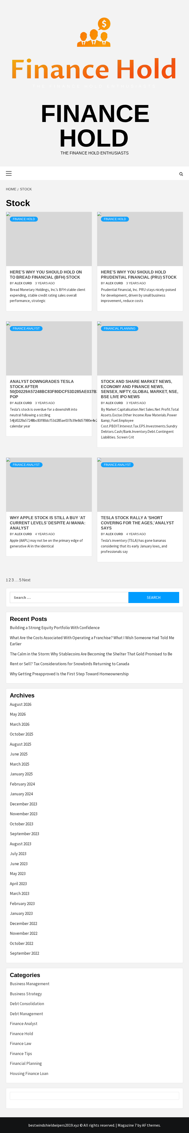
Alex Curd (24, 283)
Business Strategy (26, 994)
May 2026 (18, 714)
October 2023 (21, 824)
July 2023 (18, 853)
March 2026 (19, 724)
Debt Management (26, 1013)
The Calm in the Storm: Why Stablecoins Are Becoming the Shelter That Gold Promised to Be (91, 654)
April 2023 (18, 883)
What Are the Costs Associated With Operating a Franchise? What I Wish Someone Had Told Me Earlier (92, 641)
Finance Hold (95, 126)
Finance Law (20, 1043)
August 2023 (20, 843)
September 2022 (24, 953)
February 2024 (22, 784)
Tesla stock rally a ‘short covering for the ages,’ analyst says (137, 523)
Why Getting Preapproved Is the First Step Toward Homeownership (69, 674)
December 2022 (23, 923)
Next (26, 580)
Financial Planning (119, 328)
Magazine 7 (127, 1125)
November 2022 (23, 933)
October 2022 (21, 943)
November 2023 (23, 813)
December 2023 (23, 804)
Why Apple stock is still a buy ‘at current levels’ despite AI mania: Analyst (47, 523)
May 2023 (18, 873)
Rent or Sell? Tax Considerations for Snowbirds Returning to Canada (69, 663)
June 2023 (19, 863)
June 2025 (19, 754)
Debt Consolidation (27, 1003)
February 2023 (22, 903)
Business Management (29, 983)
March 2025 (19, 764)
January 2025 (21, 774)
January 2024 (21, 794)
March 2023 (19, 893)
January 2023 (21, 913)
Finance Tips (21, 1053)
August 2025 (20, 744)
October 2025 (21, 734)
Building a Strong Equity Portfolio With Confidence (55, 627)
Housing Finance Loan (29, 1073)
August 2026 (20, 704)
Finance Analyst (26, 328)
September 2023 (24, 833)
